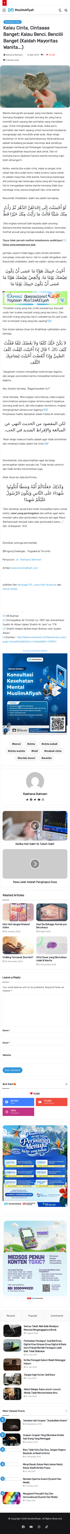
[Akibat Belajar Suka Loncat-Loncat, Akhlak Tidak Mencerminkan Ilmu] (12, 1394)
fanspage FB (24, 584)
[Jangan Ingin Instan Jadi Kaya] (12, 1379)
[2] (4, 620)
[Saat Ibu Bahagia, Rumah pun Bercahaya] (51, 912)
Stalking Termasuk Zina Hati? (18, 957)
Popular (32, 1315)
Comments (57, 1315)
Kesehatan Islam (12, 22)
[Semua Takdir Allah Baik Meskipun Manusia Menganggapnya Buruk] (12, 1331)
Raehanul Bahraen (14, 55)
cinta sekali (50, 743)
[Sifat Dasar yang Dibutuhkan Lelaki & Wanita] (51, 945)
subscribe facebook (45, 584)
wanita (47, 758)
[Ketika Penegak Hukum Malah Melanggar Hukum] (12, 1364)
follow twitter (10, 588)
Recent (11, 1315)
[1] (64, 240)
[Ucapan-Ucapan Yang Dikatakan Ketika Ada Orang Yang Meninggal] (12, 1440)
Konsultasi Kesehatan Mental (35, 651)
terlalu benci (27, 758)
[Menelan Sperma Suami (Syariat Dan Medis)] (12, 1483)
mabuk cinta (53, 751)
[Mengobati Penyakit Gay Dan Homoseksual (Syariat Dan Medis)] (12, 1498)
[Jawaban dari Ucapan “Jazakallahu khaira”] (12, 1425)
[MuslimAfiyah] (21, 10)
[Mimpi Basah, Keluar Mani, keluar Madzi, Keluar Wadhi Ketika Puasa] (12, 1469)
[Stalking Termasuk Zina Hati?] (18, 945)
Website (7, 1055)
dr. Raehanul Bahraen (28, 559)
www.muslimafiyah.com (24, 567)
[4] (4, 637)
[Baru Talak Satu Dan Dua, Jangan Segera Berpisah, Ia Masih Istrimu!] (12, 1454)
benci (17, 743)
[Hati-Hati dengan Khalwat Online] (18, 912)
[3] (4, 628)
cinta (32, 743)
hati (35, 751)
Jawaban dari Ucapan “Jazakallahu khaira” (45, 1420)
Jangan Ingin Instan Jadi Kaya (39, 1374)
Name (6, 1030)
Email (6, 1042)
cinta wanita (17, 751)
